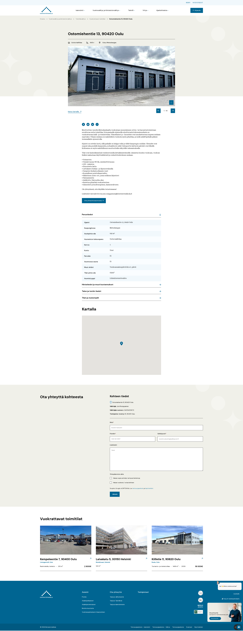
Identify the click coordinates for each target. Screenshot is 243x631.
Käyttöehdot (198, 627)
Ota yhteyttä (116, 592)
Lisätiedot (113, 445)
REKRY (188, 3)
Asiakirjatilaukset (88, 601)
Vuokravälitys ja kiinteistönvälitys (106, 10)
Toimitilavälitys (81, 19)
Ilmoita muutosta (88, 608)
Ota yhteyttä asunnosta (93, 201)
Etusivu (42, 19)
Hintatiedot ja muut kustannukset (97, 284)
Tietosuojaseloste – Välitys (161, 627)
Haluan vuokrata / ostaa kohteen (123, 482)
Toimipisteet (143, 592)
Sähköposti (161, 434)
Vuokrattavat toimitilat (97, 19)
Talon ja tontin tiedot (91, 291)
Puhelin (112, 434)
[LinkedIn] (92, 124)
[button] (121, 344)
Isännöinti (79, 10)
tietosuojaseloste (138, 488)
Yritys (145, 10)
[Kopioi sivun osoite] (97, 124)
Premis (84, 597)
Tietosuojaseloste (178, 627)
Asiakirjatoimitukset (89, 604)
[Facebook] (83, 124)
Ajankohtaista (161, 10)
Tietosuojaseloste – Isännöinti (140, 627)
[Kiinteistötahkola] (46, 10)
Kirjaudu (197, 10)
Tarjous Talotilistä (116, 601)
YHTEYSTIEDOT (198, 3)
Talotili (130, 10)
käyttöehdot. (149, 488)
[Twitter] (88, 124)
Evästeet (189, 627)
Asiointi (85, 592)
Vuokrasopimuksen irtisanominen (93, 612)
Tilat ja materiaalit (90, 298)
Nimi (111, 422)
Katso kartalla (73, 112)
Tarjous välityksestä (117, 597)
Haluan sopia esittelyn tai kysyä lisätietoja (126, 478)
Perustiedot (87, 214)
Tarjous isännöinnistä (117, 604)
